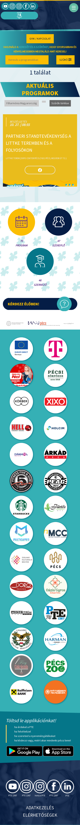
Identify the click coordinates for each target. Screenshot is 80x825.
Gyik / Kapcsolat (40, 38)
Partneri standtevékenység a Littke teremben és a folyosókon (38, 143)
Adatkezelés (40, 808)
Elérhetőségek (40, 815)
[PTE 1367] (12, 6)
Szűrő (63, 59)
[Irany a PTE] (19, 6)
